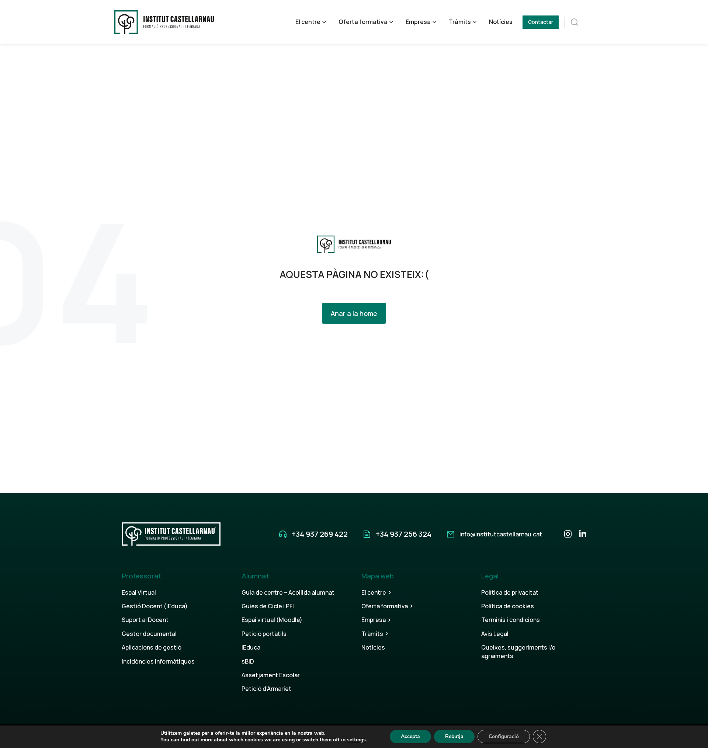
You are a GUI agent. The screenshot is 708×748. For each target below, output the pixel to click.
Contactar (540, 21)
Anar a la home (354, 313)
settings (356, 740)
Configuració (504, 736)
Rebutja (454, 736)
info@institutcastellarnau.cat (500, 534)
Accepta (410, 736)
